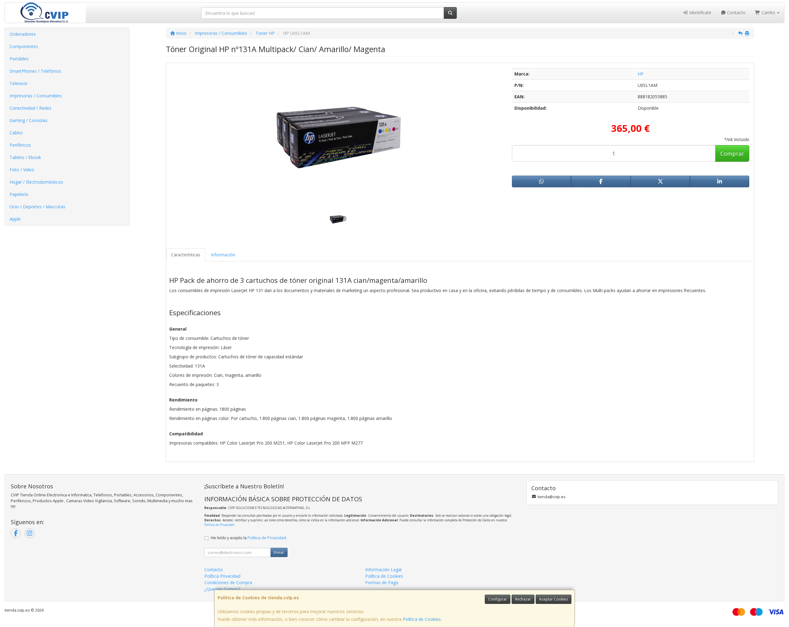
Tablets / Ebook (25, 157)
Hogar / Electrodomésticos (36, 182)
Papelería (19, 194)
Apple (15, 219)
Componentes (24, 46)
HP (641, 74)
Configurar (497, 599)
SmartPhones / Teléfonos (35, 71)
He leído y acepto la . (249, 537)
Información (223, 255)
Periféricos (20, 145)
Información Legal (383, 569)
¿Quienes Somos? (222, 589)
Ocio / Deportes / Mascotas (37, 207)
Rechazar (523, 599)
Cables (16, 133)
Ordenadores (23, 34)
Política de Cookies (422, 619)
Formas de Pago (382, 582)
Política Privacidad (222, 576)
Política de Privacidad (219, 525)
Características (185, 255)
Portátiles (19, 59)
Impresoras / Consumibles (36, 96)
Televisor (19, 83)
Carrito (768, 12)
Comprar (732, 153)
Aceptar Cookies (553, 599)
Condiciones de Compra (228, 582)
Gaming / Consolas (28, 120)
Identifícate (699, 12)
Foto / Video (22, 170)
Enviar (279, 552)
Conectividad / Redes (30, 108)
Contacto (736, 12)
